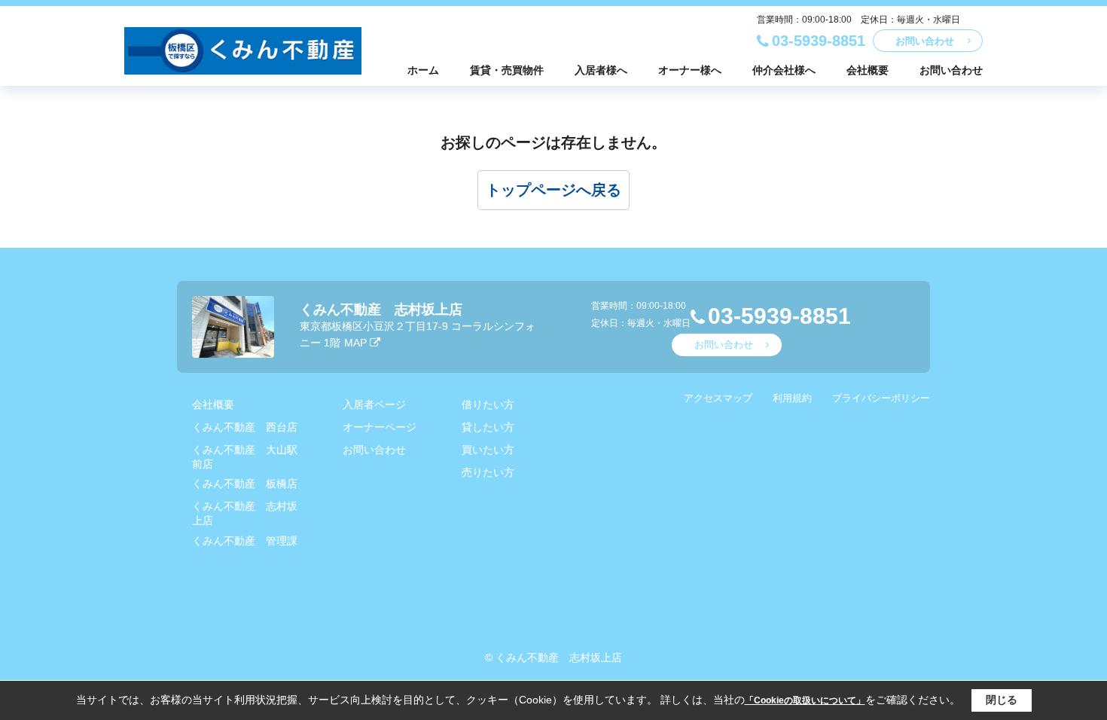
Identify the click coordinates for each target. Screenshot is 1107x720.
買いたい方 (488, 450)
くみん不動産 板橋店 (244, 483)
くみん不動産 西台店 (244, 427)
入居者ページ (374, 404)
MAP (355, 343)
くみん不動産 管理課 (244, 541)
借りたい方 (488, 404)
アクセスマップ (718, 398)
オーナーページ (379, 427)
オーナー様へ (689, 70)
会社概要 (867, 70)
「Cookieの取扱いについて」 (805, 700)
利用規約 (792, 398)
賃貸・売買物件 (507, 70)
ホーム (423, 70)
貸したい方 (488, 427)
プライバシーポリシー (881, 398)
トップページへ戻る (553, 190)
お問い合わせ (924, 41)
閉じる (1001, 700)
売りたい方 (488, 472)
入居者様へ (601, 70)
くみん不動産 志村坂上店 (381, 309)
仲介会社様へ (784, 70)
